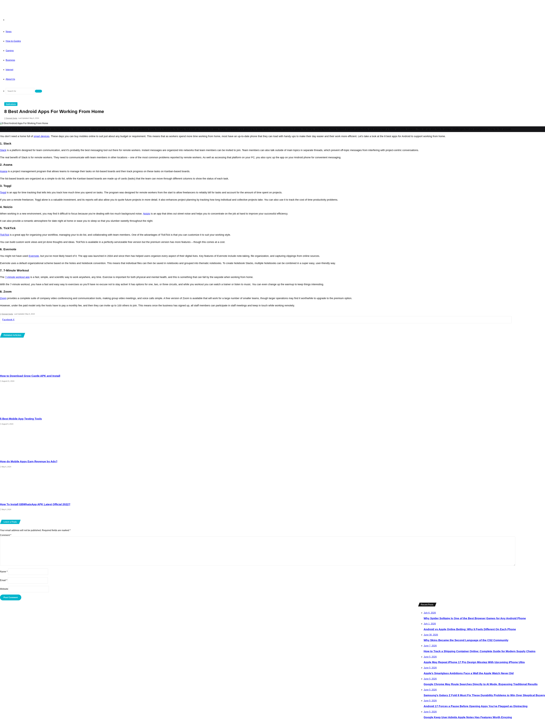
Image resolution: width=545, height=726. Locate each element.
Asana (3, 171)
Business (10, 60)
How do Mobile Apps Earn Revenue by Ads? (28, 461)
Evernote (34, 256)
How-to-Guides (13, 41)
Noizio (146, 213)
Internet (9, 69)
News (8, 31)
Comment (5, 535)
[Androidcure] (19, 8)
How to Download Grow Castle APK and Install (30, 375)
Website (4, 589)
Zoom (3, 298)
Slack (3, 150)
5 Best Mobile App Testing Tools (21, 418)
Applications (11, 104)
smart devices (41, 136)
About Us (10, 79)
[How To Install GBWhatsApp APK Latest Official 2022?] (256, 484)
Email (3, 580)
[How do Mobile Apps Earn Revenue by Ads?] (256, 441)
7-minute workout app (17, 277)
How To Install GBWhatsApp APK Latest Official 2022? (35, 504)
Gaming (10, 50)
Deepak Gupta (11, 118)
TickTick (4, 234)
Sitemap (407, 607)
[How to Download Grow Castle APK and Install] (256, 356)
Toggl (3, 192)
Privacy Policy (394, 607)
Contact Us (379, 607)
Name (4, 571)
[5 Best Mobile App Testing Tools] (256, 399)
